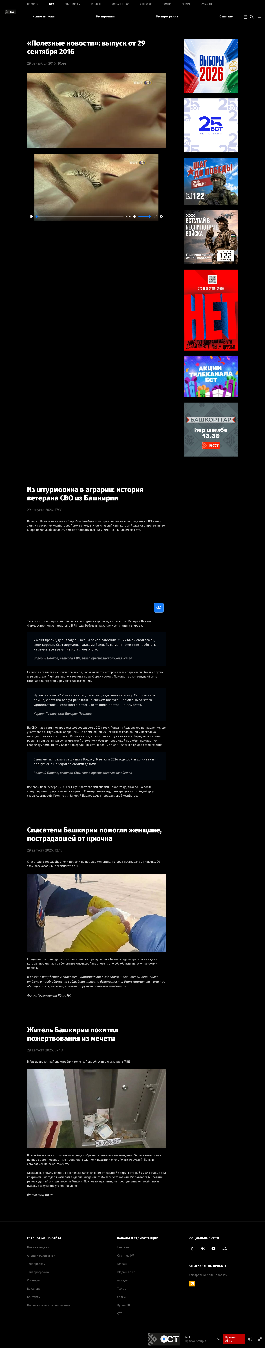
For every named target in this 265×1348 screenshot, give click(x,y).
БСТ (51, 4)
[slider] (79, 216)
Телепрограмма (167, 16)
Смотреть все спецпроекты (208, 1275)
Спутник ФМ (72, 4)
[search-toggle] (252, 17)
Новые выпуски (43, 16)
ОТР (119, 1313)
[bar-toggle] (260, 17)
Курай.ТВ (206, 4)
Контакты (33, 1297)
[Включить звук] (159, 608)
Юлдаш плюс (120, 4)
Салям (186, 4)
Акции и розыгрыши (41, 1255)
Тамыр (166, 4)
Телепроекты (105, 16)
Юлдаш (96, 4)
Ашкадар (146, 4)
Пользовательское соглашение (48, 1305)
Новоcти (32, 4)
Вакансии (34, 1288)
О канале (226, 16)
